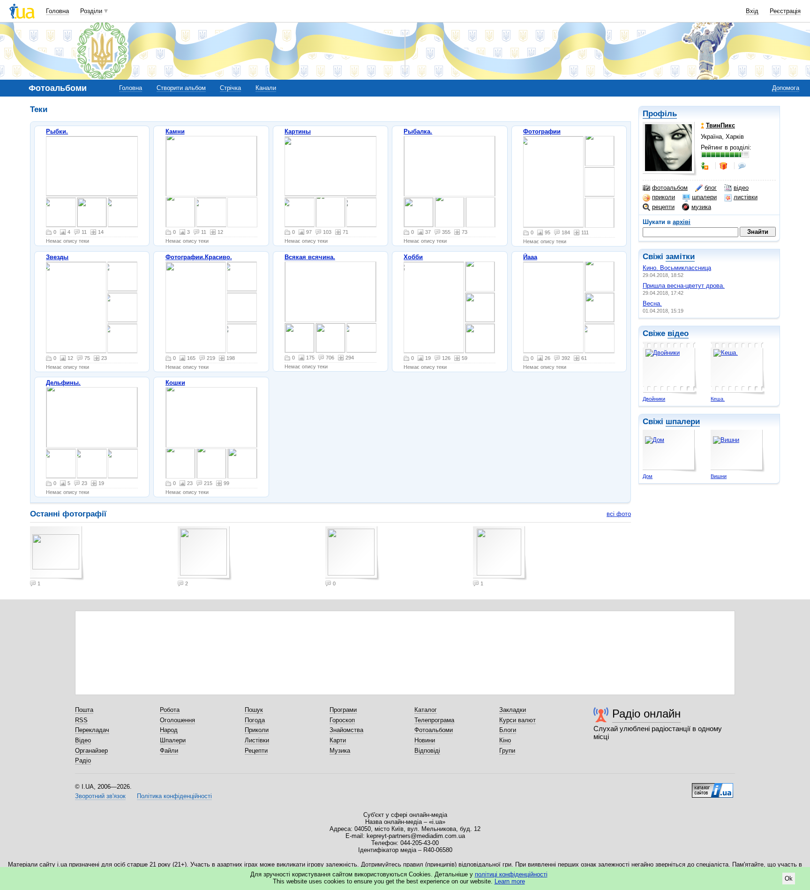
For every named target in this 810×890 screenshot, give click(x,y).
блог (711, 187)
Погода (255, 720)
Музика (340, 750)
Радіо (83, 760)
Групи (507, 750)
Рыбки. (57, 131)
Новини (424, 740)
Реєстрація (785, 11)
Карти (338, 740)
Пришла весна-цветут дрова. (684, 285)
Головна (57, 11)
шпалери (704, 197)
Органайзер (91, 750)
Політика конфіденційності (174, 796)
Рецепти (256, 750)
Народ (169, 729)
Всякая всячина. (310, 257)
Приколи (257, 729)
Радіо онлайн (646, 713)
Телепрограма (434, 720)
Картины (298, 131)
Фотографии (542, 131)
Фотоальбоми (433, 729)
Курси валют (517, 720)
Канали (265, 87)
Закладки (512, 709)
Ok (789, 878)
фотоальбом (670, 187)
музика (701, 206)
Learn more (510, 881)
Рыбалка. (418, 131)
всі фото (619, 513)
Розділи (91, 11)
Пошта (84, 709)
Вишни (719, 476)
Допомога (785, 87)
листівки (746, 197)
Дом (647, 476)
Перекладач (92, 729)
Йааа (530, 257)
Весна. (652, 303)
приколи (663, 197)
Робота (170, 709)
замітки (680, 256)
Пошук (254, 709)
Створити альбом (181, 87)
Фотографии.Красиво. (198, 257)
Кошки (175, 382)
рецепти (663, 206)
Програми (343, 709)
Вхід (752, 11)
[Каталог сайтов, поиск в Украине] (712, 787)
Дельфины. (63, 382)
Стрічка (230, 87)
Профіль (660, 113)
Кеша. (718, 399)
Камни (175, 131)
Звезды (57, 257)
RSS (81, 720)
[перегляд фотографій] (92, 166)
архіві (681, 221)
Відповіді (427, 750)
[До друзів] (705, 166)
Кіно (505, 740)
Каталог (425, 709)
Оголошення (177, 720)
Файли (169, 750)
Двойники (654, 399)
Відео (83, 740)
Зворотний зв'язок (100, 796)
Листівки (257, 740)
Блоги (507, 729)
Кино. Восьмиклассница (677, 267)
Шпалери (173, 740)
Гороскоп (342, 720)
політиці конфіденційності (511, 874)
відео (741, 187)
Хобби (413, 257)
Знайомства (346, 729)
